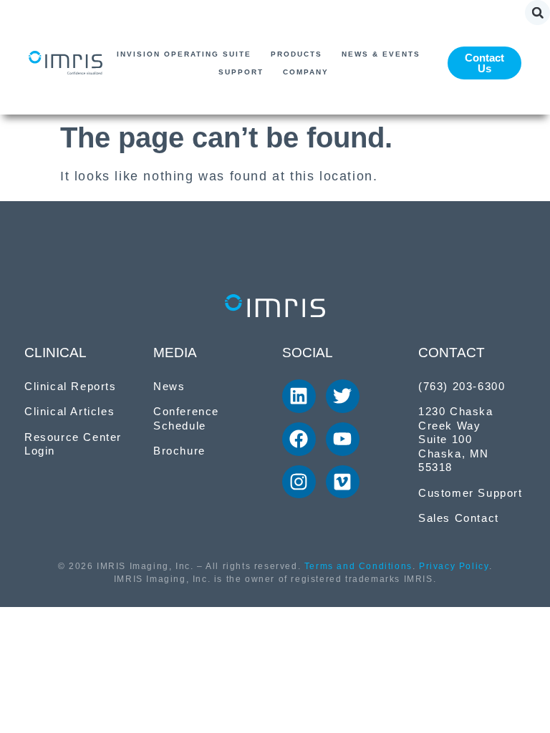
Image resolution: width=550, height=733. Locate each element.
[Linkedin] (299, 396)
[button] (537, 12)
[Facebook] (299, 439)
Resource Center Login (73, 444)
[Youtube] (343, 439)
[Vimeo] (343, 482)
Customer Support (470, 493)
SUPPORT (241, 72)
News (169, 386)
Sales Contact (458, 518)
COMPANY (306, 72)
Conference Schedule (186, 418)
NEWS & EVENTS (381, 54)
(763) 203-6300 (461, 386)
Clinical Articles (69, 411)
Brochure (179, 451)
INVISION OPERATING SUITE (184, 54)
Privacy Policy (453, 566)
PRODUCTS (296, 54)
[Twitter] (343, 396)
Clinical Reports (70, 386)
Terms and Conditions (358, 566)
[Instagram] (299, 482)
